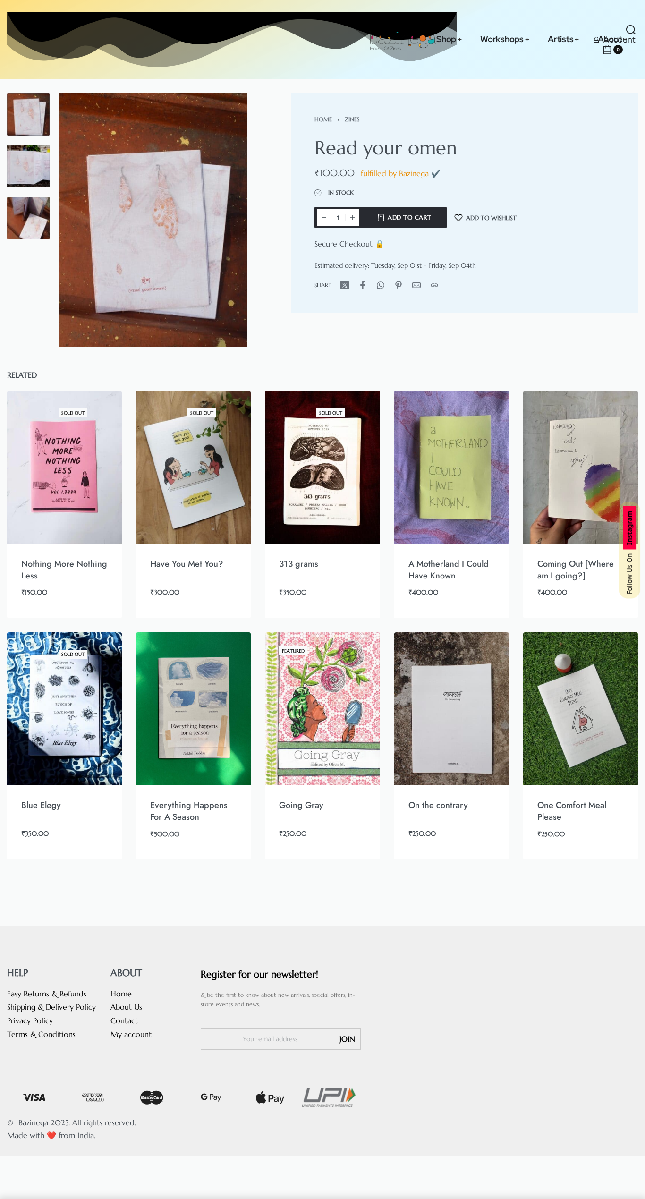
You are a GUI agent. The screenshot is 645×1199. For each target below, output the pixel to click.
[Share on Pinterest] (398, 285)
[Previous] (85, 220)
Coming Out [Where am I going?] (575, 570)
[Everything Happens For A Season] (193, 708)
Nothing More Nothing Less (64, 570)
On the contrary (438, 805)
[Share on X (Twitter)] (344, 285)
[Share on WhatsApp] (380, 285)
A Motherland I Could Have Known (448, 570)
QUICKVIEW (83, 531)
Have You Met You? (186, 564)
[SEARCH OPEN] (631, 30)
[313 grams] (322, 467)
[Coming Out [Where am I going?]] (580, 467)
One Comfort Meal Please (571, 811)
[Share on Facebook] (362, 285)
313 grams (298, 564)
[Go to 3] (28, 218)
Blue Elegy (41, 805)
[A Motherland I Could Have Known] (451, 467)
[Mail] (416, 285)
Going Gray (301, 805)
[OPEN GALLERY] (153, 220)
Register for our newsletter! (259, 974)
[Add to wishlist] (100, 413)
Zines (352, 119)
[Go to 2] (28, 166)
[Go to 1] (28, 114)
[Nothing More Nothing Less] (64, 467)
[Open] (635, 49)
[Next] (221, 220)
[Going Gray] (322, 708)
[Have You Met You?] (193, 467)
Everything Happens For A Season (189, 811)
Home (323, 119)
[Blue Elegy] (64, 708)
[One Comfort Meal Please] (580, 708)
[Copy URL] (434, 285)
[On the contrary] (451, 708)
